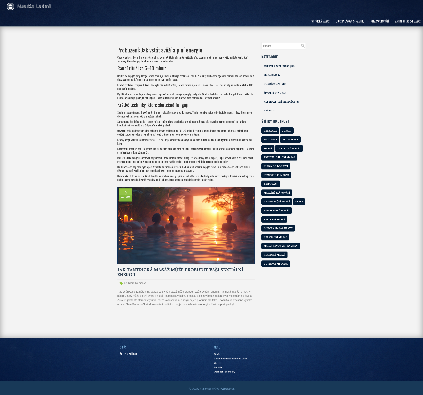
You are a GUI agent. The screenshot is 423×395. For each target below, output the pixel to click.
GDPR (217, 363)
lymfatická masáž (276, 175)
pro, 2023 (125, 197)
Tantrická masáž (319, 21)
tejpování (271, 183)
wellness (270, 139)
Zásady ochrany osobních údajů (231, 358)
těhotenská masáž (276, 210)
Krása (269, 110)
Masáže (272, 75)
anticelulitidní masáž (279, 157)
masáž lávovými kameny (281, 245)
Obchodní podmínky (224, 372)
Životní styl (275, 92)
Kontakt (218, 367)
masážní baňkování (277, 192)
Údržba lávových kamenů (350, 21)
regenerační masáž (277, 201)
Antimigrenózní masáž (408, 21)
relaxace (270, 130)
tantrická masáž (289, 148)
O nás (217, 354)
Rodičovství (275, 83)
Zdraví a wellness (279, 66)
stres (299, 201)
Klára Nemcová (137, 283)
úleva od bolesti (276, 166)
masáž (268, 148)
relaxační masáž (275, 237)
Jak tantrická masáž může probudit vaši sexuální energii (180, 272)
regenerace (290, 139)
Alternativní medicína (281, 101)
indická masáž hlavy (278, 228)
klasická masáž (274, 254)
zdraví (286, 130)
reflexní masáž (274, 219)
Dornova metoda (276, 263)
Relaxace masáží (380, 21)
